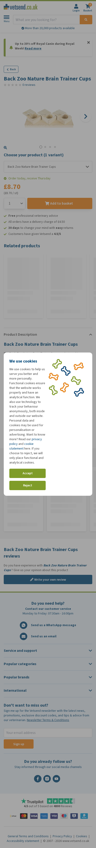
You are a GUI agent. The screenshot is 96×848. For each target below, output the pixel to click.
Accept (28, 473)
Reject (27, 485)
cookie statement (21, 446)
